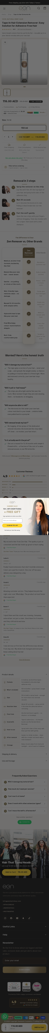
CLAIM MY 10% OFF (12, 525)
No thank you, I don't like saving (12, 530)
